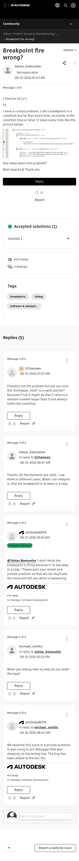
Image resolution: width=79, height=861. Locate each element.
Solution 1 (15, 238)
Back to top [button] (9, 847)
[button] (74, 63)
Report (39, 200)
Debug (39, 297)
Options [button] (68, 50)
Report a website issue (55, 848)
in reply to (34, 457)
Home (6, 34)
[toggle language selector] (57, 5)
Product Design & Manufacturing (33, 34)
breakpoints (18, 297)
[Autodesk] (21, 5)
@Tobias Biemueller (21, 560)
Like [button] (36, 192)
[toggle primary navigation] (7, 5)
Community (11, 24)
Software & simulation (24, 306)
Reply (39, 181)
